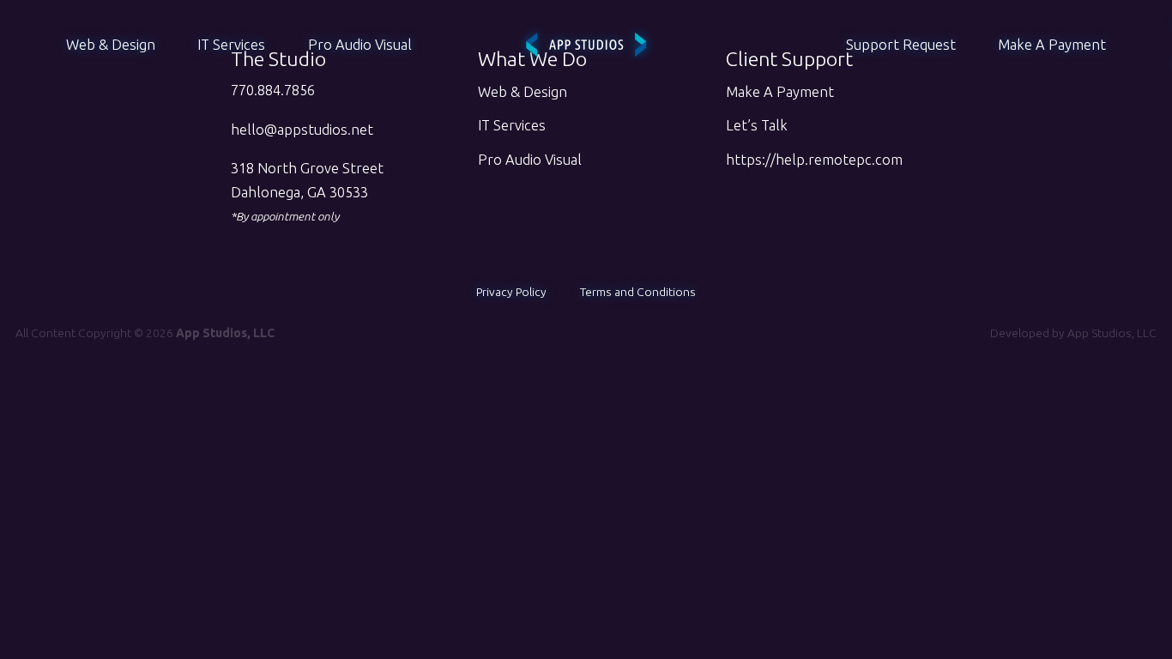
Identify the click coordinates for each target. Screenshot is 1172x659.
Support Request (901, 44)
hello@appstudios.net (302, 129)
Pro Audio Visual (360, 44)
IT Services (231, 44)
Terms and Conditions (638, 292)
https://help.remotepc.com (814, 159)
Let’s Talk (757, 125)
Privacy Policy (511, 292)
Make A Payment (1052, 44)
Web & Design (110, 44)
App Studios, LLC (1112, 333)
